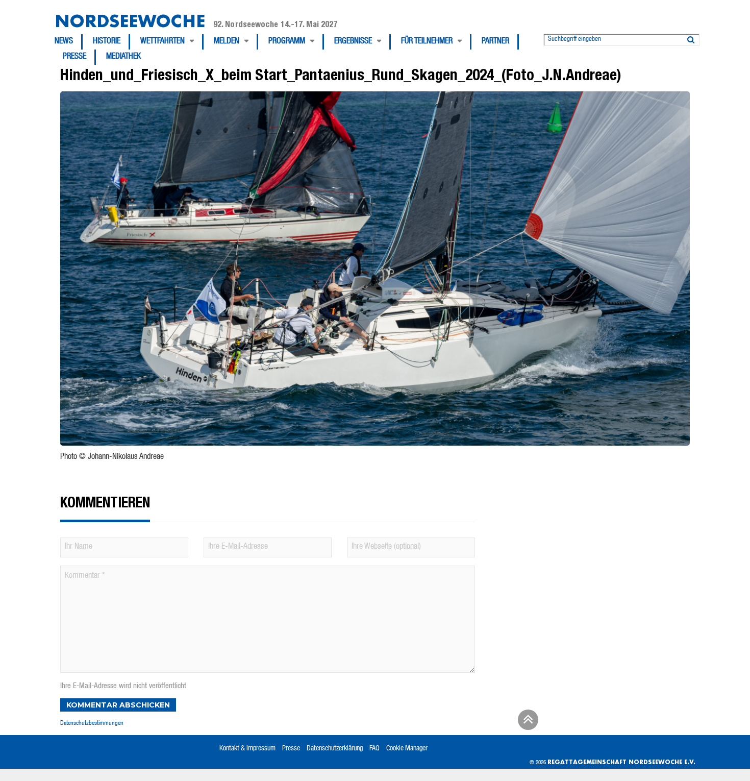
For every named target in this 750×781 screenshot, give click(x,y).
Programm (286, 42)
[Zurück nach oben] (526, 723)
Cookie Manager (407, 748)
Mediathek (123, 57)
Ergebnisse (353, 42)
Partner (495, 42)
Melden (226, 42)
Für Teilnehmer (427, 42)
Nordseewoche (130, 20)
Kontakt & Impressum (247, 748)
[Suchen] (691, 38)
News (64, 42)
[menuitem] (69, 42)
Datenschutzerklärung (335, 748)
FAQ (374, 748)
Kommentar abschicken (118, 705)
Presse (74, 57)
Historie (106, 42)
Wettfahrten (162, 42)
